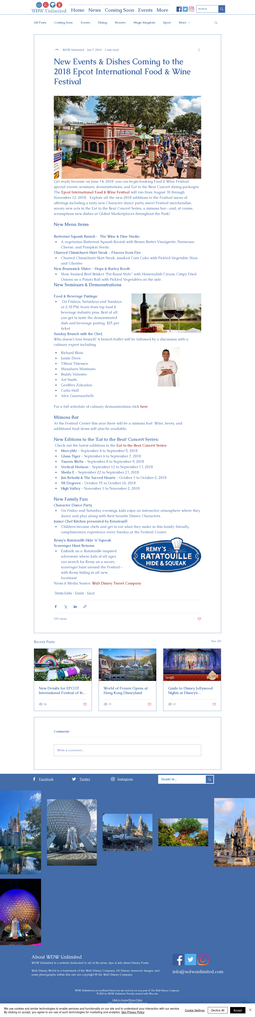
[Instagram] (191, 9)
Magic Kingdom (144, 22)
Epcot (167, 22)
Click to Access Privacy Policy (127, 1000)
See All (216, 641)
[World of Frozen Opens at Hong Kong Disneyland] (127, 665)
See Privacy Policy (132, 1012)
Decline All (217, 1010)
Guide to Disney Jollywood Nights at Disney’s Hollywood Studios (190, 690)
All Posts (40, 22)
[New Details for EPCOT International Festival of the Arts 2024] (63, 665)
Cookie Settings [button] (195, 1010)
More (182, 22)
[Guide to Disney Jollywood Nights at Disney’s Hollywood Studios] (192, 665)
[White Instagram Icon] (112, 779)
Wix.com (153, 993)
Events (85, 22)
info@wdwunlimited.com (198, 972)
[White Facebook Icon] (34, 779)
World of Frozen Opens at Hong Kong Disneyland (126, 690)
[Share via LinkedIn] (75, 606)
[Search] (221, 9)
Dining (102, 22)
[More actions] (198, 49)
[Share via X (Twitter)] (65, 606)
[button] (216, 22)
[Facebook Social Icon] (179, 9)
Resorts (120, 22)
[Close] (250, 1010)
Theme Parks (63, 593)
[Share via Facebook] (56, 606)
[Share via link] (85, 606)
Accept (237, 1010)
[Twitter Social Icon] (185, 9)
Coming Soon (63, 22)
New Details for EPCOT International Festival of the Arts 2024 (62, 690)
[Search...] (209, 779)
